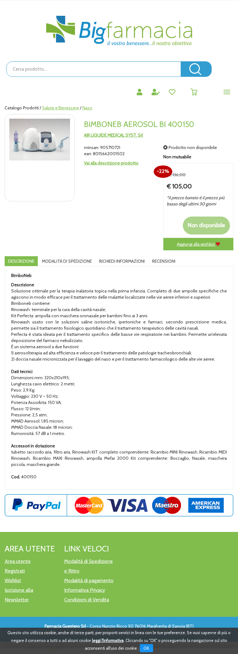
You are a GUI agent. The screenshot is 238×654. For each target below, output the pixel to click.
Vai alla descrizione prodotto (111, 163)
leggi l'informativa (108, 640)
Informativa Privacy (84, 590)
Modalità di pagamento (88, 580)
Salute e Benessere (60, 108)
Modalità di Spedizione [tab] (67, 261)
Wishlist (13, 580)
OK (146, 648)
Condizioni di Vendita (86, 600)
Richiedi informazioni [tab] (122, 261)
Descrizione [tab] (21, 261)
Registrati (15, 571)
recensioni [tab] (163, 261)
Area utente (18, 561)
